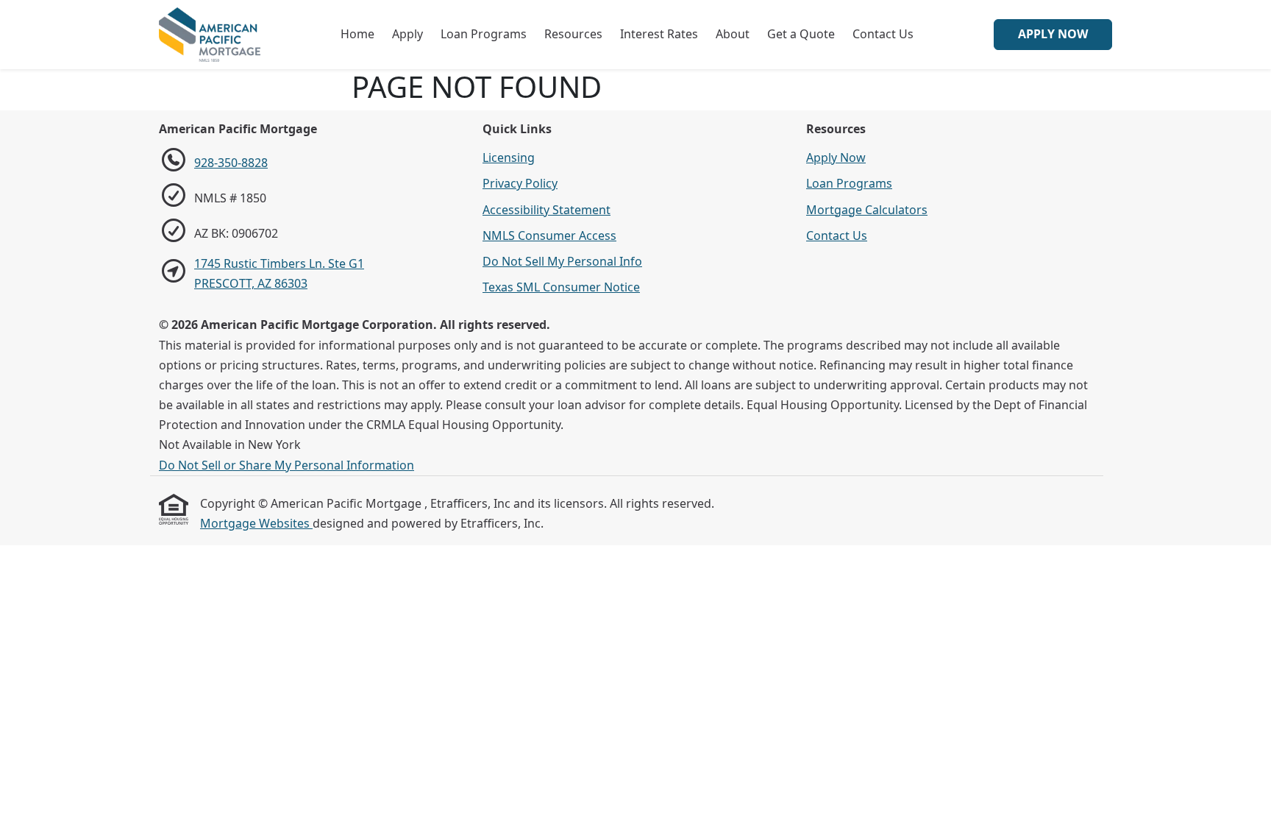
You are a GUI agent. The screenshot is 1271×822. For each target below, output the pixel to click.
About (733, 34)
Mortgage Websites (256, 523)
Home (357, 34)
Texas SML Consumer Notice (561, 287)
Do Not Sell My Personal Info (562, 261)
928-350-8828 (231, 163)
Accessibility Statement (546, 210)
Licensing (509, 157)
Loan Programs (484, 34)
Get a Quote (801, 34)
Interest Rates (659, 34)
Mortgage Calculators (867, 210)
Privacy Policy (520, 183)
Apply (407, 34)
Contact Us (883, 34)
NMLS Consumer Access (549, 235)
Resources (573, 34)
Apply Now (1053, 34)
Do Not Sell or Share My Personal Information (286, 465)
